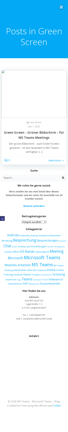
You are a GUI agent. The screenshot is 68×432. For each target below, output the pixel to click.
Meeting (56, 251)
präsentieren (46, 275)
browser (62, 241)
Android (13, 235)
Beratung (7, 240)
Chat (7, 245)
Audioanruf (44, 235)
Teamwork (37, 280)
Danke (14, 247)
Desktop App (24, 246)
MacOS (45, 251)
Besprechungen (47, 240)
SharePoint (10, 279)
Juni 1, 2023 (34, 126)
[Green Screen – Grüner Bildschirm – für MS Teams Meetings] (34, 93)
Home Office (12, 251)
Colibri (57, 405)
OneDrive (41, 270)
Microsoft (15, 258)
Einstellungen (39, 246)
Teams (27, 279)
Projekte (36, 274)
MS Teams (42, 264)
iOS (21, 251)
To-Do (45, 279)
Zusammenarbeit (50, 283)
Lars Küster (35, 122)
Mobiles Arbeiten (18, 265)
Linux (38, 251)
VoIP (25, 283)
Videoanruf (56, 279)
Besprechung (24, 240)
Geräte (50, 246)
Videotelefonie (15, 283)
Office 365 (31, 270)
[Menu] (61, 7)
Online (51, 270)
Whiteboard (34, 284)
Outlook (18, 274)
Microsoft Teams (42, 257)
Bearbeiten (55, 235)
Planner (27, 274)
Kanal (29, 251)
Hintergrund (59, 246)
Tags (19, 279)
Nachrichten (20, 270)
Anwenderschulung (28, 235)
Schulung (59, 274)
